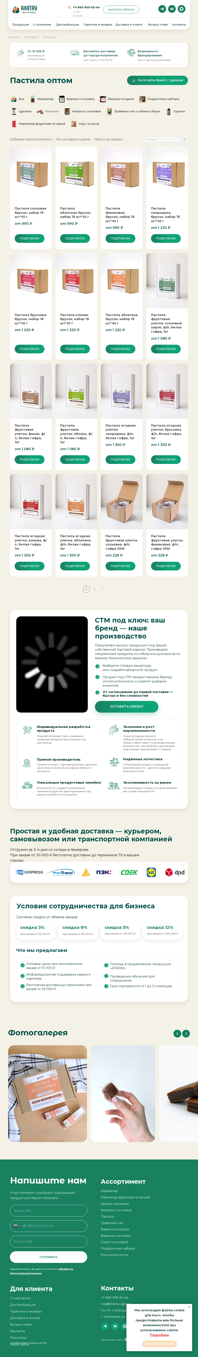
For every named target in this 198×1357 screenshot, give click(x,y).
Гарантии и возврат (98, 24)
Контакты (179, 24)
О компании (42, 24)
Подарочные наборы (118, 1248)
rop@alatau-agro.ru (116, 1304)
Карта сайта (19, 1344)
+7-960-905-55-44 (86, 7)
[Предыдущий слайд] (177, 1034)
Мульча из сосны (114, 1255)
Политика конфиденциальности (28, 1340)
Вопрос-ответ (158, 24)
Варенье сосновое (116, 1236)
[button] (121, 9)
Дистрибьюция (67, 24)
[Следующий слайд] (186, 1034)
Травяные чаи (112, 1223)
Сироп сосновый (114, 1242)
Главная (13, 37)
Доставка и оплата (128, 24)
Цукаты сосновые (115, 1204)
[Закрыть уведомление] (189, 1307)
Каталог (31, 37)
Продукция (20, 24)
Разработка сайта (112, 1339)
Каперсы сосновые (116, 1210)
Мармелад (109, 1191)
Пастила (49, 37)
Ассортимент (123, 1181)
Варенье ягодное (115, 1229)
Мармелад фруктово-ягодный (125, 1197)
